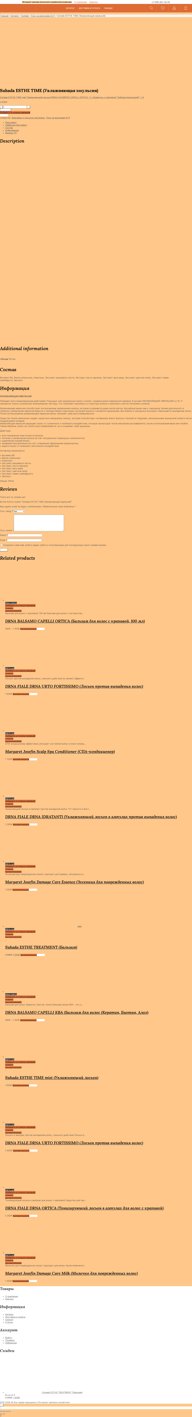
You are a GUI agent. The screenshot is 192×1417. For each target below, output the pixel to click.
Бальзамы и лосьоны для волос (28, 117)
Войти (8, 1337)
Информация (12, 130)
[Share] (4, 1411)
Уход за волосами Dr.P (43, 16)
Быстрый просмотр (13, 611)
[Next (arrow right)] (4, 1413)
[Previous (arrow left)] (1, 1413)
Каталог (70, 8)
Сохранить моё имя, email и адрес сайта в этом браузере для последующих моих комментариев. (54, 545)
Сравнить (4, 115)
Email (3, 540)
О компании (80, 2)
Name (4, 535)
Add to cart (5, 110)
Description (10, 122)
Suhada (25, 16)
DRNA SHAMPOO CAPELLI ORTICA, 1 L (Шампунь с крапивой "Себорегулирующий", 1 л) (97, 97)
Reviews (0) (11, 133)
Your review (7, 530)
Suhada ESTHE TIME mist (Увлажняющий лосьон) (25, 97)
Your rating (6, 511)
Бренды (93, 2)
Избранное (11, 1343)
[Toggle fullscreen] (6, 1411)
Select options (11, 603)
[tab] (98, 122)
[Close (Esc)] (1, 1411)
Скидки (108, 8)
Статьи (9, 1322)
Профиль (10, 1340)
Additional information (16, 125)
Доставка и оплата (89, 8)
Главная (4, 16)
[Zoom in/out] (9, 1411)
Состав (9, 127)
